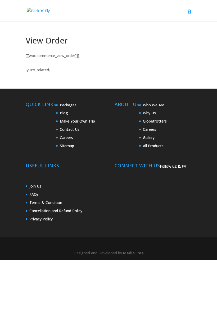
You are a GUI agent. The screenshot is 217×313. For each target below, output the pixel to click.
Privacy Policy (41, 218)
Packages (68, 104)
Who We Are (153, 104)
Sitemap (67, 145)
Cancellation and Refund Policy (55, 210)
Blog (64, 112)
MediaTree (133, 252)
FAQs (34, 194)
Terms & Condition (45, 202)
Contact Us (69, 129)
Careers (66, 137)
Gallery (149, 137)
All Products (153, 145)
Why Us (149, 112)
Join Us (35, 186)
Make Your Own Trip (77, 121)
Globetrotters (155, 121)
